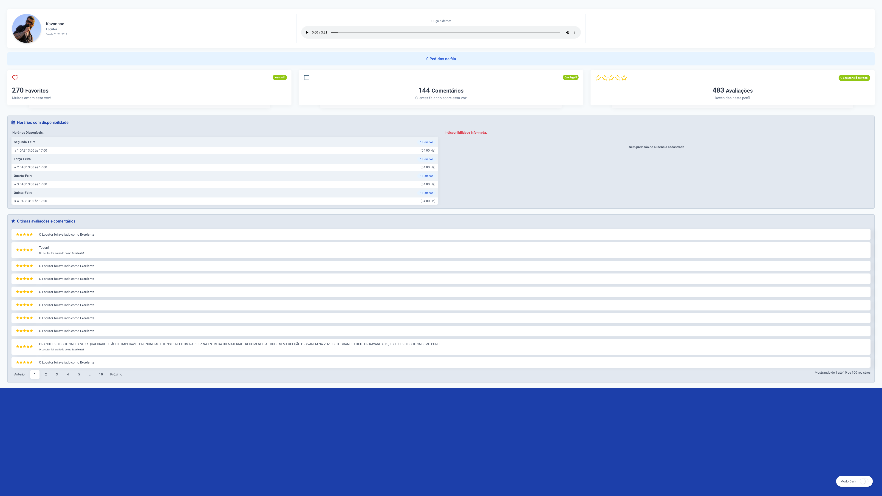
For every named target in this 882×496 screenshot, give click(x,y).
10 (101, 374)
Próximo (116, 374)
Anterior (20, 374)
